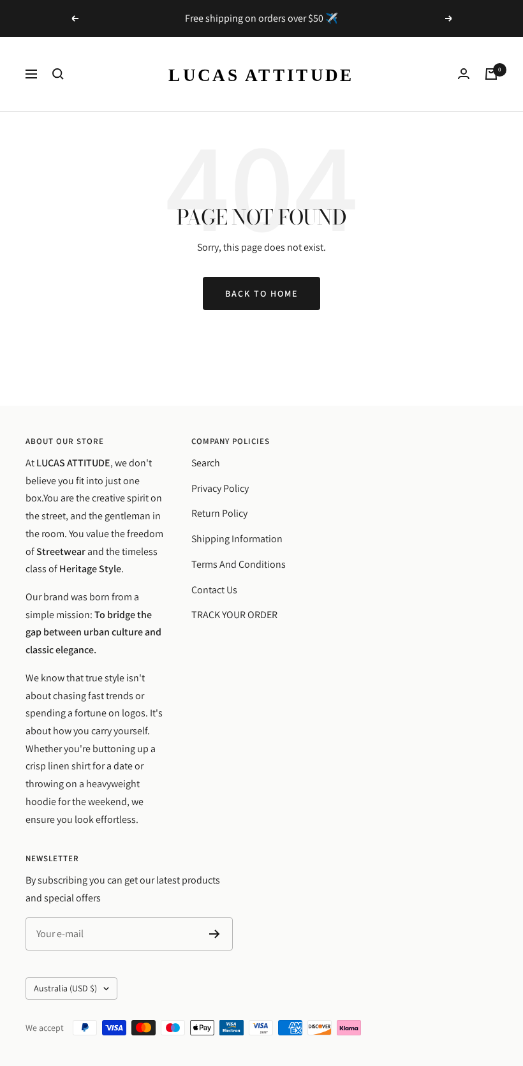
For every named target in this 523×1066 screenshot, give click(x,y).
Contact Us (214, 589)
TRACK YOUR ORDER (234, 614)
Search (205, 463)
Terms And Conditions (238, 564)
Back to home (261, 293)
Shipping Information (237, 538)
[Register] (214, 933)
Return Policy (219, 513)
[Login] (463, 73)
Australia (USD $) (65, 988)
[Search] (58, 74)
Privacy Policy (220, 488)
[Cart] (491, 74)
